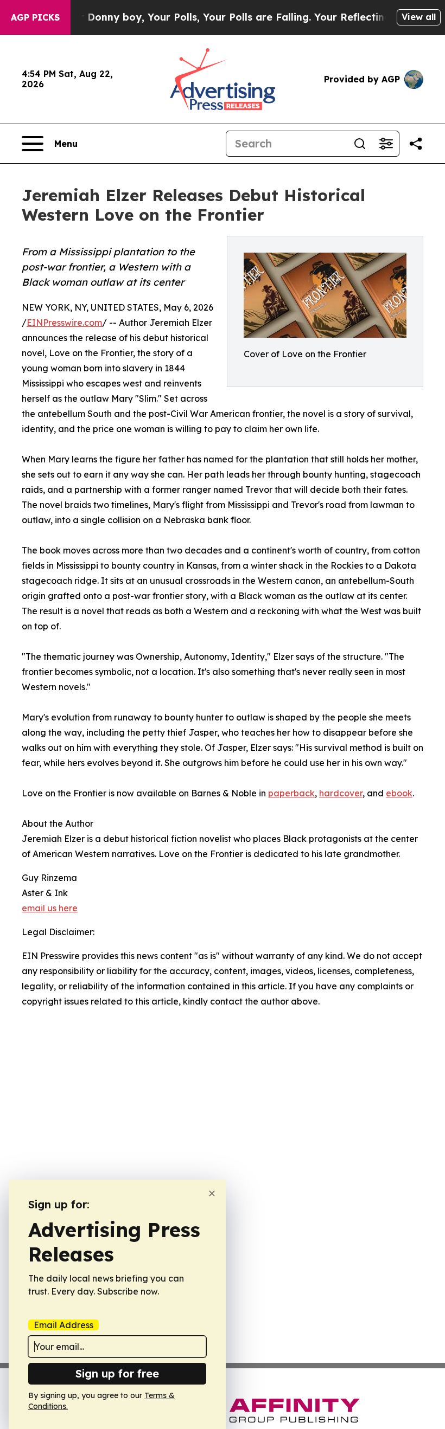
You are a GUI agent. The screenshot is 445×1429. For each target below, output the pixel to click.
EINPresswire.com (64, 322)
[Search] (360, 143)
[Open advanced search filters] (386, 143)
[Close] (212, 1193)
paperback (291, 793)
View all (419, 16)
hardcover (341, 793)
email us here (50, 908)
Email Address (63, 1324)
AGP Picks (35, 17)
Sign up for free (117, 1373)
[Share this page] (415, 144)
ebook (399, 793)
